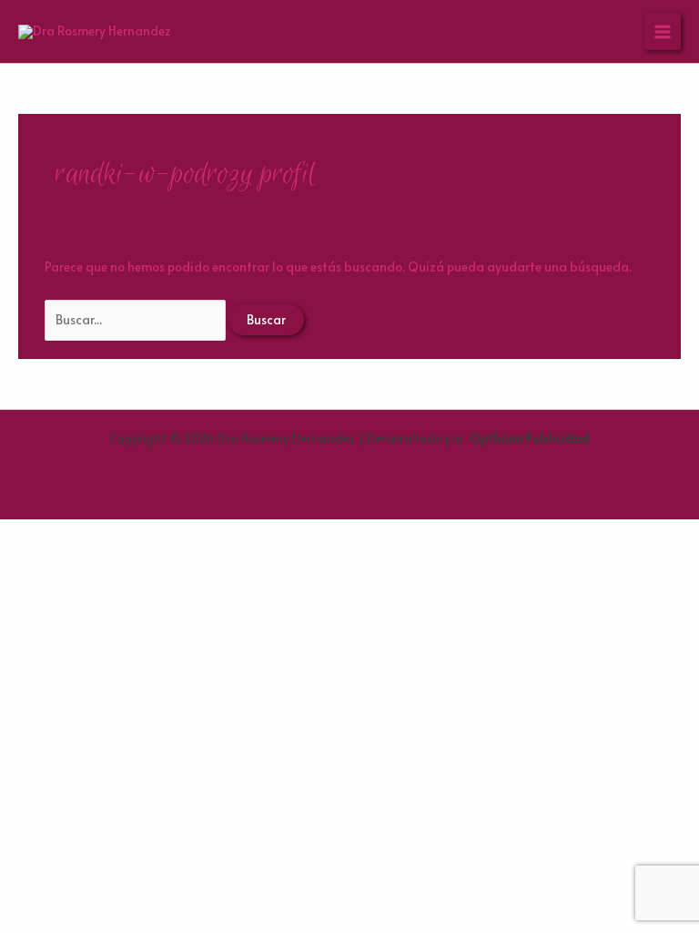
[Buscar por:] (136, 319)
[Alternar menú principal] (663, 31)
